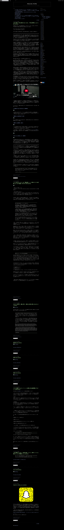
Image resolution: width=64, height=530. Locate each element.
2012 (42, 32)
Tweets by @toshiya (43, 77)
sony (41, 70)
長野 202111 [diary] (17, 13)
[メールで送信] (13, 299)
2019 (42, 23)
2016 (42, 27)
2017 (42, 26)
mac (41, 58)
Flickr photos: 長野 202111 (16, 362)
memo (22, 176)
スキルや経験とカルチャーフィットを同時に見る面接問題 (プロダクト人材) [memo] (26, 15)
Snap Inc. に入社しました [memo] (19, 18)
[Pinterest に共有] (17, 299)
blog (41, 44)
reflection (24, 176)
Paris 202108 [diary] (17, 469)
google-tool (41, 53)
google (41, 52)
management (42, 59)
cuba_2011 (41, 50)
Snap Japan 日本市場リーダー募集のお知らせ (19, 459)
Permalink (14, 175)
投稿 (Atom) (16, 525)
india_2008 (41, 55)
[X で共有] (15, 299)
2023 (42, 14)
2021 (42, 21)
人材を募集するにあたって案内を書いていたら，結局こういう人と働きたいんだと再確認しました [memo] (26, 453)
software (41, 69)
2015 (42, 28)
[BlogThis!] (14, 299)
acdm (41, 43)
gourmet (41, 54)
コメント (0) (17, 175)
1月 (42, 19)
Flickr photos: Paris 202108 (17, 474)
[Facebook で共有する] (16, 299)
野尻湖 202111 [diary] (17, 342)
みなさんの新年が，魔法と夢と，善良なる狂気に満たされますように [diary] (26, 305)
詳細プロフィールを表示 (43, 10)
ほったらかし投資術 (34, 129)
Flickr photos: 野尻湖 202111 (17, 347)
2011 (42, 33)
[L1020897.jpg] (15, 359)
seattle (41, 68)
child (17, 176)
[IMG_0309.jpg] (15, 344)
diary (16, 382)
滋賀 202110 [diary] (17, 14)
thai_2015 (41, 71)
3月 (42, 15)
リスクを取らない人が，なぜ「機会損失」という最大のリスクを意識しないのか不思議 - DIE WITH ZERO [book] (26, 183)
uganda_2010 (42, 73)
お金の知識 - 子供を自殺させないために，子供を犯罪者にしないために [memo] (26, 9)
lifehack (20, 176)
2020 (42, 22)
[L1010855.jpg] (15, 471)
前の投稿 (38, 523)
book (16, 176)
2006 (42, 39)
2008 (42, 37)
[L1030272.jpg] (15, 307)
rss (40, 84)
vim (40, 74)
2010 (42, 34)
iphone (41, 56)
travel (18, 382)
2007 (42, 38)
